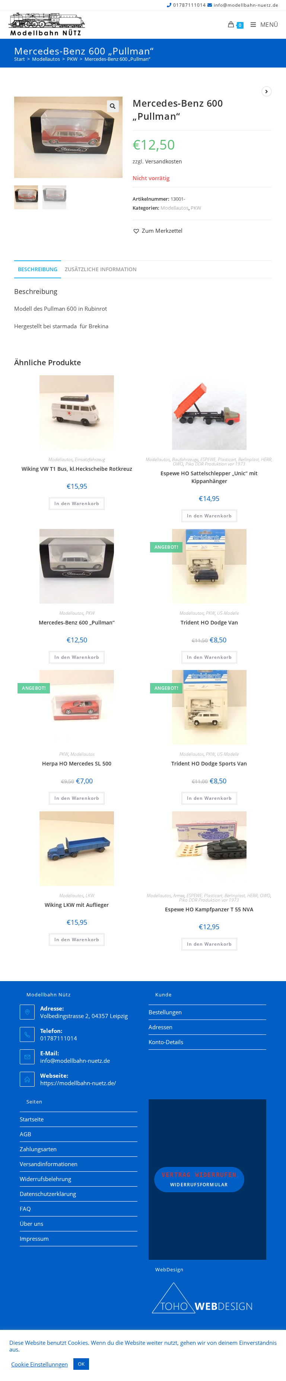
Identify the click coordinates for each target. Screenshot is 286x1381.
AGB (25, 1134)
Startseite (32, 1119)
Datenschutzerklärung (48, 1193)
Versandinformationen (48, 1164)
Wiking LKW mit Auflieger (77, 904)
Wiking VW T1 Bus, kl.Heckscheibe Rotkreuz (77, 468)
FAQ (25, 1208)
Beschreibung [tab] (37, 269)
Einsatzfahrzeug (90, 459)
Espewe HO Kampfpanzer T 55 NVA (209, 909)
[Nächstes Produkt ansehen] (266, 91)
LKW (90, 895)
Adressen (160, 1027)
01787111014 (189, 5)
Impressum (34, 1238)
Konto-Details (166, 1042)
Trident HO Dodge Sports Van (209, 763)
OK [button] (81, 1363)
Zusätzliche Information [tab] (101, 269)
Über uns (31, 1223)
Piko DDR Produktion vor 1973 (215, 464)
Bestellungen (165, 1012)
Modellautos (174, 207)
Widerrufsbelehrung (45, 1179)
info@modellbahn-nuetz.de (246, 5)
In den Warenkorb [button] (76, 503)
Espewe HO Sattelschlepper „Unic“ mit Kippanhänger (209, 477)
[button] (113, 106)
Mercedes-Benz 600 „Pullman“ (117, 59)
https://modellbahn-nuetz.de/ (78, 1083)
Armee (178, 895)
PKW (196, 207)
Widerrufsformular (199, 1179)
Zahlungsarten (38, 1149)
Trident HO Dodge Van (209, 622)
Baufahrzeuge (185, 459)
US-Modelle (228, 613)
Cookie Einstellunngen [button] (39, 1364)
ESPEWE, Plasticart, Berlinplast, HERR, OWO (228, 895)
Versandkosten (163, 161)
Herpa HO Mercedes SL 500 (76, 763)
